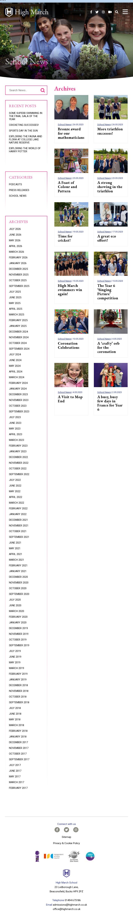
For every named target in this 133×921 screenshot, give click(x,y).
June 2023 (15, 422)
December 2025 (18, 268)
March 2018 (16, 725)
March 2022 (16, 502)
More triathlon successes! (110, 131)
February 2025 (18, 320)
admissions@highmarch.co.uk (70, 904)
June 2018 (15, 713)
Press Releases (19, 190)
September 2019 (19, 645)
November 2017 (18, 748)
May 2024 (14, 365)
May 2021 (14, 548)
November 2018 (18, 691)
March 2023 (16, 440)
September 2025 (19, 286)
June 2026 (15, 234)
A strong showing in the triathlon (109, 186)
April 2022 (15, 497)
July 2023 (15, 417)
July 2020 (15, 599)
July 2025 (15, 291)
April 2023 (15, 434)
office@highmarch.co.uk (66, 909)
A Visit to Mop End (70, 399)
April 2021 (15, 554)
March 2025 (16, 314)
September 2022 (19, 474)
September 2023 (19, 411)
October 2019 (17, 639)
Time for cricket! (65, 238)
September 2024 (19, 348)
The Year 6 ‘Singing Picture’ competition (107, 292)
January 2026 (17, 263)
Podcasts (15, 184)
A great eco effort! (106, 238)
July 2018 (15, 708)
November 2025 (18, 274)
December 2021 (18, 519)
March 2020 (16, 611)
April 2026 (15, 246)
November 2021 (18, 525)
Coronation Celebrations (68, 345)
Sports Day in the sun (23, 130)
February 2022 (18, 508)
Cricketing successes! (24, 125)
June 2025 (15, 297)
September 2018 (19, 702)
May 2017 (14, 776)
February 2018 (18, 730)
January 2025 (17, 326)
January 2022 (17, 514)
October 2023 (17, 405)
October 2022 (17, 468)
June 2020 (15, 605)
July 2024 (15, 354)
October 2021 (17, 531)
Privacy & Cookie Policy (66, 843)
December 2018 (18, 685)
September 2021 (19, 537)
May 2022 (14, 491)
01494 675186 (73, 900)
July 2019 (15, 651)
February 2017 (18, 787)
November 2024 (18, 337)
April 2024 (15, 371)
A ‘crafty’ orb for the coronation (108, 347)
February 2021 (18, 565)
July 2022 (15, 479)
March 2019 (16, 668)
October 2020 (17, 588)
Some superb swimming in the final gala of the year (25, 116)
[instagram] (103, 12)
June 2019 (15, 656)
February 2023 (18, 445)
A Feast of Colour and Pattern (67, 186)
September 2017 (19, 759)
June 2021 (15, 542)
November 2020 (18, 582)
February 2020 (18, 616)
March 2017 (16, 782)
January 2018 (17, 736)
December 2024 (18, 331)
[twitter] (97, 12)
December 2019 (18, 628)
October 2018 (17, 696)
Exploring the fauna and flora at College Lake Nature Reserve (25, 139)
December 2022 (18, 457)
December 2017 (18, 742)
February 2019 (18, 673)
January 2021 (17, 571)
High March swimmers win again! (70, 289)
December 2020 (18, 576)
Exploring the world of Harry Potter (25, 150)
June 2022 (15, 485)
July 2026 (15, 229)
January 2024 (17, 388)
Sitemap (66, 837)
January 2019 (17, 679)
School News (64, 124)
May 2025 (14, 303)
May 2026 (14, 240)
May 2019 (14, 662)
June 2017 (15, 770)
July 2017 (15, 765)
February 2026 (18, 257)
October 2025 (17, 280)
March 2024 (16, 377)
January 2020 (17, 622)
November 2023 (18, 400)
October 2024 (17, 343)
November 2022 (18, 462)
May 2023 (14, 428)
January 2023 (17, 451)
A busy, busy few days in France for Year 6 (110, 403)
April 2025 (15, 308)
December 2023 (18, 394)
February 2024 (18, 383)
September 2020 (19, 594)
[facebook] (91, 12)
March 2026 (16, 251)
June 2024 (15, 360)
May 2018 (14, 719)
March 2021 (16, 559)
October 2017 (17, 753)
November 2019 (18, 633)
